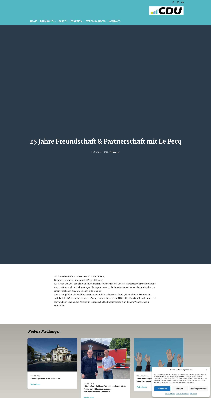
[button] (207, 370)
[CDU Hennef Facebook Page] (173, 2)
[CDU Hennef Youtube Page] (182, 2)
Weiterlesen (35, 384)
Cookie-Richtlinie (170, 394)
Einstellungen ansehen (198, 389)
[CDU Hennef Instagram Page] (178, 2)
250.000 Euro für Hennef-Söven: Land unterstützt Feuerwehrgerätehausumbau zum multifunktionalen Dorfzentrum (105, 389)
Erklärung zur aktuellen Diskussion (45, 378)
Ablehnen (179, 389)
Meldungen (115, 152)
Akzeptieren (162, 389)
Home (33, 21)
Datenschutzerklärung (182, 394)
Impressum (193, 394)
